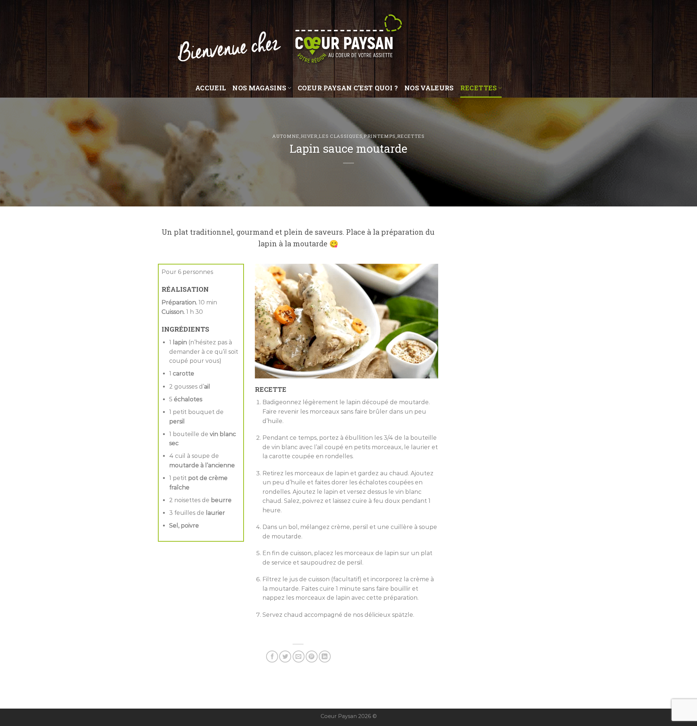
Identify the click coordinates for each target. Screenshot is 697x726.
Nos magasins (259, 88)
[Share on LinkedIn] (325, 657)
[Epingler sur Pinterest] (312, 657)
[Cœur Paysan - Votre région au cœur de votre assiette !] (348, 39)
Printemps (380, 136)
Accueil (210, 88)
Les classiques (340, 136)
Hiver (309, 136)
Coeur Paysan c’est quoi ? (348, 88)
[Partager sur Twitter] (285, 657)
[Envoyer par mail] (299, 657)
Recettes (478, 88)
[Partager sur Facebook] (272, 657)
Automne (285, 136)
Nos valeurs (429, 88)
